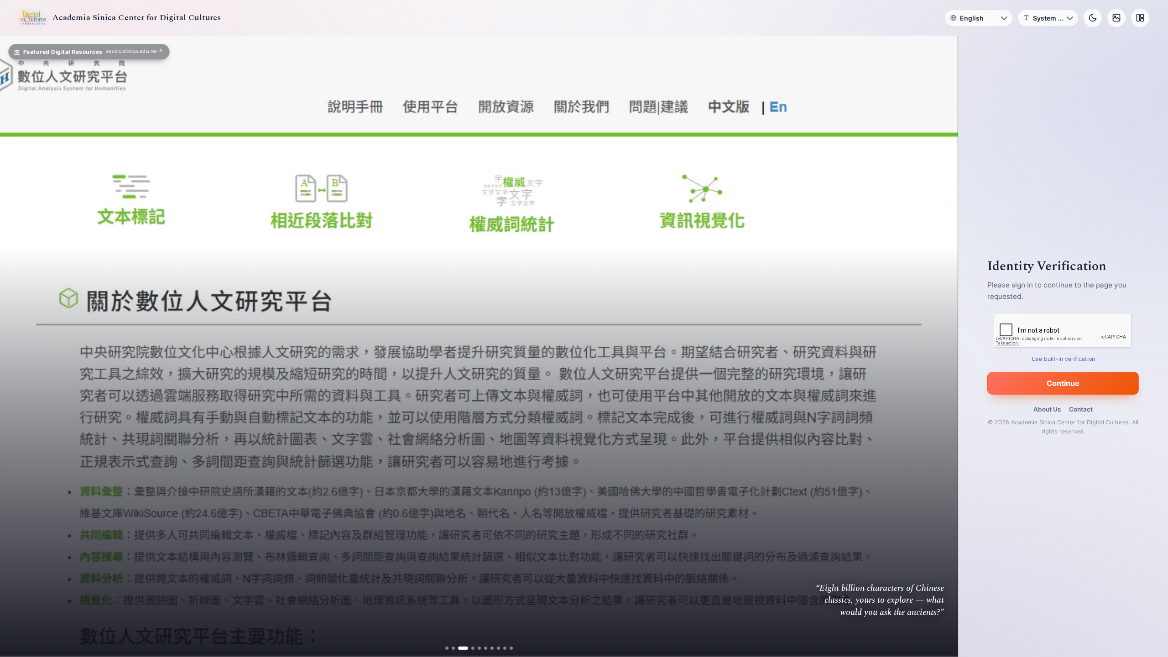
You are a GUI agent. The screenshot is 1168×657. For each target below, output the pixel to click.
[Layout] (1140, 17)
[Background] (1116, 17)
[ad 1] (450, 648)
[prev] (16, 346)
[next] (941, 346)
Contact (1081, 409)
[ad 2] (456, 648)
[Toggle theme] (1092, 17)
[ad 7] (488, 648)
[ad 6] (482, 648)
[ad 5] (475, 648)
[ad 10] (507, 648)
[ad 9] (501, 648)
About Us (1047, 409)
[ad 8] (494, 648)
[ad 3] (462, 648)
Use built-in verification (1063, 358)
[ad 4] (469, 648)
